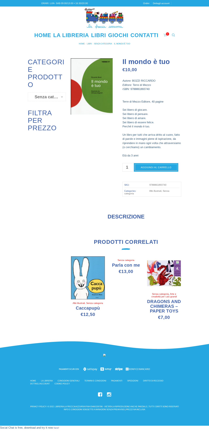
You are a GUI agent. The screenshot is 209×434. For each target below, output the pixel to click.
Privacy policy (38, 406)
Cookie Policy (62, 384)
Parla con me (126, 265)
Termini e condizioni (95, 381)
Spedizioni (132, 381)
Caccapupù (88, 308)
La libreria (47, 381)
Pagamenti (116, 381)
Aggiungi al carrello (156, 167)
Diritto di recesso (153, 381)
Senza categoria (103, 44)
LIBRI (89, 44)
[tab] (126, 218)
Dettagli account (40, 384)
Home (82, 44)
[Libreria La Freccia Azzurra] (104, 356)
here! (56, 427)
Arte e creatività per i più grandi (164, 295)
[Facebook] (100, 394)
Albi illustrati (155, 191)
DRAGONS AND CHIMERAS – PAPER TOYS (164, 306)
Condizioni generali (69, 381)
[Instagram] (109, 394)
